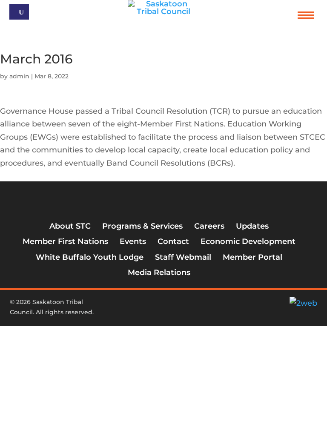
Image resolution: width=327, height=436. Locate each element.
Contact (173, 241)
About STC (70, 226)
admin (19, 76)
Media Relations (159, 272)
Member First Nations (65, 241)
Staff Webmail (183, 257)
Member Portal (252, 257)
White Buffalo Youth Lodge (89, 257)
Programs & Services (142, 226)
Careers (209, 226)
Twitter (153, 305)
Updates (252, 226)
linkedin (181, 305)
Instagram (167, 305)
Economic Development (248, 241)
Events (133, 241)
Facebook (139, 305)
